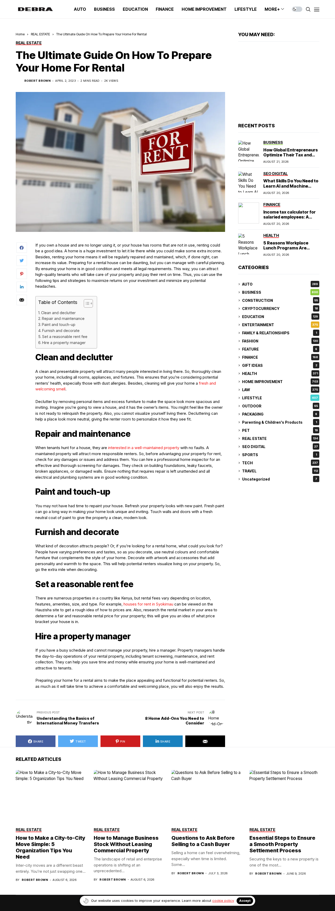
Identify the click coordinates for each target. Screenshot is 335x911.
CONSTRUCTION (280, 300)
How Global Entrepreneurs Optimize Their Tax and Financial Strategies (290, 154)
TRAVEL (280, 471)
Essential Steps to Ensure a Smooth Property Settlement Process (282, 844)
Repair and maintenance (63, 318)
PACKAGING (279, 414)
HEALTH (280, 373)
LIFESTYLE (280, 398)
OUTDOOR (280, 406)
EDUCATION (280, 316)
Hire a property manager (64, 342)
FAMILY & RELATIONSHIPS (279, 333)
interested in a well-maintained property (143, 447)
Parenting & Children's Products (279, 422)
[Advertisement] (278, 82)
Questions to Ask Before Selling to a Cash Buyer (203, 841)
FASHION (280, 341)
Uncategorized (279, 479)
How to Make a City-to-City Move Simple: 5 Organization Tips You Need (50, 847)
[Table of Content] (88, 303)
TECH (280, 463)
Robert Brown (37, 81)
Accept (244, 901)
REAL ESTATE (40, 34)
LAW (280, 390)
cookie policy (223, 900)
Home (20, 34)
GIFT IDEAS (279, 365)
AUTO (280, 284)
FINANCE (280, 357)
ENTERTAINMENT (280, 325)
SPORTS (279, 454)
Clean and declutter (58, 312)
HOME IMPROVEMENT (280, 381)
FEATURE (279, 349)
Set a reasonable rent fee (64, 336)
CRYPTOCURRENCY (280, 308)
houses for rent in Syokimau (148, 604)
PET (280, 430)
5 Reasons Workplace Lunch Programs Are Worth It (285, 247)
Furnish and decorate (61, 330)
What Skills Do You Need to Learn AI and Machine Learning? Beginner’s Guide (290, 188)
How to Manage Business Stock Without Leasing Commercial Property (126, 844)
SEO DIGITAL (280, 446)
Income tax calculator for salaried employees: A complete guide (289, 217)
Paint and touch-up (58, 324)
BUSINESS (280, 292)
